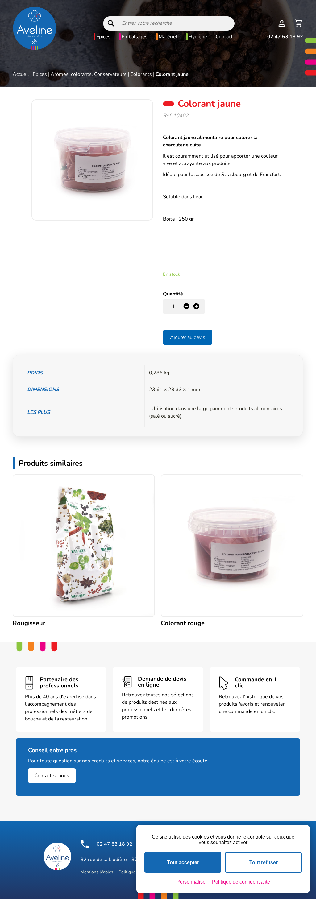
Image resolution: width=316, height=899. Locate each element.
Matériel (168, 36)
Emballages (135, 36)
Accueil (21, 74)
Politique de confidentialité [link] (241, 882)
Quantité (173, 294)
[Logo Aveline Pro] (57, 856)
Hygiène (198, 36)
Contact (224, 36)
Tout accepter (183, 862)
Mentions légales (97, 872)
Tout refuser (263, 862)
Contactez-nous (52, 775)
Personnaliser (192, 882)
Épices (103, 36)
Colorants (141, 74)
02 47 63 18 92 (285, 36)
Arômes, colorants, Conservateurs (89, 74)
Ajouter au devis (187, 337)
